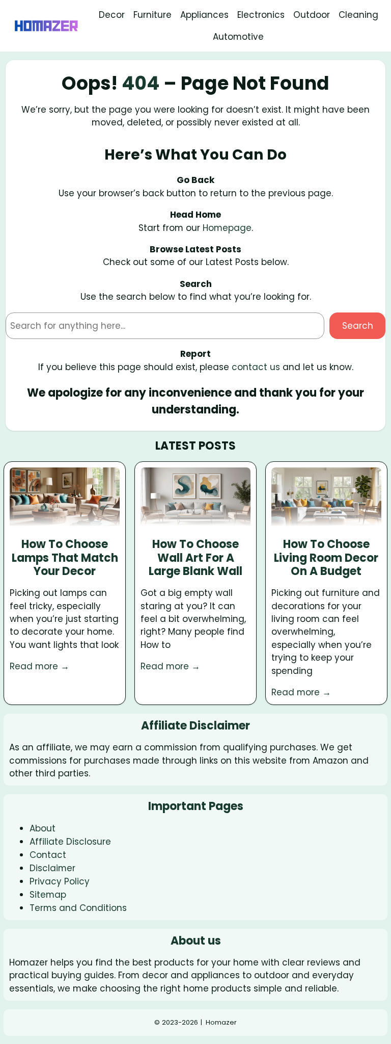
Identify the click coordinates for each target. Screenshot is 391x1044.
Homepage (227, 228)
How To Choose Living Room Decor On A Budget (326, 558)
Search (357, 326)
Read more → (39, 666)
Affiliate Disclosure (70, 842)
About (42, 828)
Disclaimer (52, 868)
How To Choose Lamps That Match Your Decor (65, 558)
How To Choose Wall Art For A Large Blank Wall (195, 558)
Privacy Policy (60, 881)
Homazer (221, 1022)
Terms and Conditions (78, 908)
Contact (48, 855)
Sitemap (48, 895)
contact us (256, 367)
